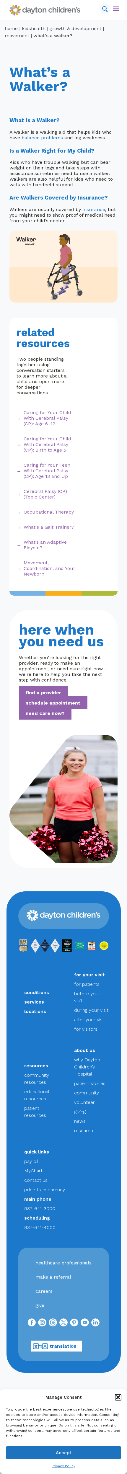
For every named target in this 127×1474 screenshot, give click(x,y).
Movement (17, 35)
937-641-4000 (40, 1227)
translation (63, 1346)
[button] (118, 1397)
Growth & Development (75, 28)
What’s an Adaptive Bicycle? (45, 544)
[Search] (104, 8)
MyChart (33, 1171)
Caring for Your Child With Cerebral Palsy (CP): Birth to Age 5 (47, 444)
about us (84, 1050)
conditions (36, 992)
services (34, 1002)
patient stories (89, 1083)
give (39, 1305)
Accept (63, 1452)
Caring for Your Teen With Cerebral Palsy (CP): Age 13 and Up (47, 470)
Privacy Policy (63, 1466)
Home (11, 28)
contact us (36, 1180)
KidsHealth (33, 28)
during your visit (91, 1010)
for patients (87, 984)
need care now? (45, 713)
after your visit (89, 1019)
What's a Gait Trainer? (49, 527)
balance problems (42, 137)
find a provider (43, 692)
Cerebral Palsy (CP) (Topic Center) (45, 494)
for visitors (85, 1029)
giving (80, 1112)
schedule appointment (53, 703)
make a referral (53, 1277)
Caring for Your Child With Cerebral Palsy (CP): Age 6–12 (47, 418)
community (86, 1093)
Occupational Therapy (49, 512)
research (83, 1130)
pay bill (32, 1161)
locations (35, 1011)
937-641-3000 (39, 1208)
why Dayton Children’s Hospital (87, 1067)
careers (44, 1291)
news (80, 1121)
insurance (93, 209)
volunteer (84, 1102)
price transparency (44, 1189)
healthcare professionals (63, 1263)
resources (36, 1065)
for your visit (89, 975)
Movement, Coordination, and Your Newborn (49, 568)
